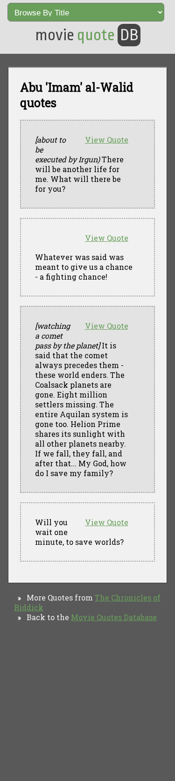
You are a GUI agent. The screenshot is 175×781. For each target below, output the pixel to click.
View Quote (106, 140)
